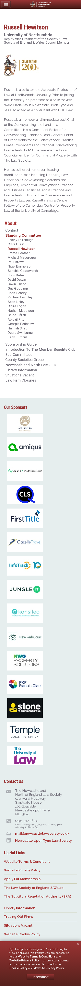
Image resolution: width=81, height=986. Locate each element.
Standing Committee (23, 235)
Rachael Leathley (20, 297)
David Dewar (17, 279)
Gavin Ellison (17, 284)
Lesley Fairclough (20, 240)
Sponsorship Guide (21, 344)
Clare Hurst (16, 244)
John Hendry (17, 293)
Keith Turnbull (18, 337)
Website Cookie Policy (22, 934)
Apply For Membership (22, 879)
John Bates (16, 275)
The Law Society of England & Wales (34, 888)
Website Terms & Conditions (27, 862)
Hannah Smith (18, 328)
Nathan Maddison (21, 311)
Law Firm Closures (20, 380)
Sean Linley (16, 302)
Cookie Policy (18, 968)
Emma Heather (19, 253)
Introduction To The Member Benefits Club (40, 349)
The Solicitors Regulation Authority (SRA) (37, 896)
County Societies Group (24, 359)
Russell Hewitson (22, 249)
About (11, 223)
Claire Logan (17, 306)
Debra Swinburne (20, 333)
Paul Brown (16, 262)
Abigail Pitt (16, 319)
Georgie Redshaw (21, 324)
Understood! (40, 977)
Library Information (21, 370)
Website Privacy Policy (22, 870)
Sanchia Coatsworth (23, 271)
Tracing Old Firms (18, 917)
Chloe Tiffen (17, 315)
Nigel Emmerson (20, 266)
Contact (11, 230)
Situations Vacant (19, 375)
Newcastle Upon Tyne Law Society (43, 841)
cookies (31, 964)
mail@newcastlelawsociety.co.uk (42, 833)
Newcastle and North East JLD (30, 365)
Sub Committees (18, 354)
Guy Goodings (18, 288)
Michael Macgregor (22, 257)
